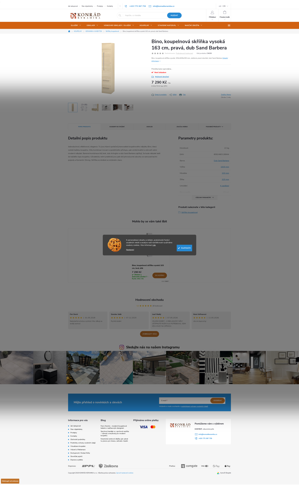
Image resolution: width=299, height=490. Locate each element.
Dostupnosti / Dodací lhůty (80, 453)
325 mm (225, 179)
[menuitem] (76, 25)
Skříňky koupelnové (189, 212)
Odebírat (217, 400)
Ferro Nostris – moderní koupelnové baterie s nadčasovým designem (114, 427)
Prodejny (100, 6)
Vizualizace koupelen (77, 446)
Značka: (226, 95)
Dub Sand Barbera (221, 160)
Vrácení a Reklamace (77, 450)
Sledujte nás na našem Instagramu (153, 347)
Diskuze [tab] (150, 127)
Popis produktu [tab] (84, 127)
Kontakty (110, 6)
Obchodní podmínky (77, 439)
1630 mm (225, 167)
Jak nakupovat (73, 6)
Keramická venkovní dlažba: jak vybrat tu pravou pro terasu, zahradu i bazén (114, 440)
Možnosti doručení (162, 77)
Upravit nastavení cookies (124, 473)
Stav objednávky (87, 6)
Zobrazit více (149, 334)
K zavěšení (224, 186)
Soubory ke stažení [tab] (116, 127)
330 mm (225, 173)
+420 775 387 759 (205, 438)
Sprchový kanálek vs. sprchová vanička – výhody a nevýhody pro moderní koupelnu (115, 433)
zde (154, 245)
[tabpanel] (149, 255)
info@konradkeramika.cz (207, 434)
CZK (224, 6)
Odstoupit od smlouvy (10, 481)
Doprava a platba (76, 460)
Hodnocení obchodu (149, 300)
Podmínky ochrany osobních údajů (83, 443)
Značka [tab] (182, 127)
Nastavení (130, 250)
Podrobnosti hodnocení (184, 53)
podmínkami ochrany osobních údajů (194, 406)
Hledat (174, 15)
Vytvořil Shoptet (225, 473)
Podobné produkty (213, 127)
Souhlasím (186, 248)
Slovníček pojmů (76, 456)
